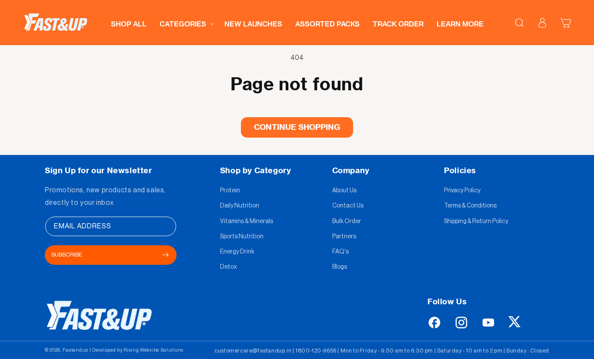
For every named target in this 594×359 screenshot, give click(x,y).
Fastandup (75, 350)
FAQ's (340, 252)
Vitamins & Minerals (246, 221)
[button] (185, 21)
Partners (344, 237)
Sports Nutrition (242, 237)
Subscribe (66, 254)
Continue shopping (297, 127)
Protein (230, 191)
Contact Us (348, 206)
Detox (228, 267)
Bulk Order (346, 221)
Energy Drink (237, 252)
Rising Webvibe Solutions (153, 350)
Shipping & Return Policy (476, 221)
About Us (344, 191)
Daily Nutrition (239, 206)
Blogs (339, 267)
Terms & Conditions (470, 206)
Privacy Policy (462, 191)
